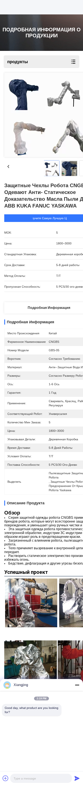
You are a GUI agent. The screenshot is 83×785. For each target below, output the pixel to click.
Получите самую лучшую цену (50, 218)
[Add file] (6, 778)
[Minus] (77, 684)
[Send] (77, 778)
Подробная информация (49, 308)
